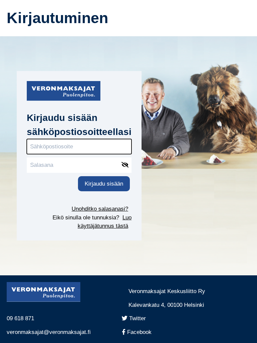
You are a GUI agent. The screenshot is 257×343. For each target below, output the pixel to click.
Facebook (142, 332)
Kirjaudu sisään (104, 184)
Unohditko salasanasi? (100, 209)
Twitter (139, 318)
